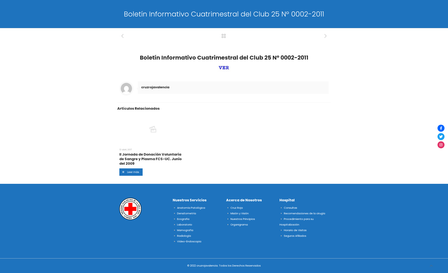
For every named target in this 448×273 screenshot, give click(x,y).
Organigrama (239, 224)
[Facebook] (441, 128)
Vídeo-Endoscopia (189, 241)
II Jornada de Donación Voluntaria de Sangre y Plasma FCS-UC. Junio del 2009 (150, 159)
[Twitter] (441, 136)
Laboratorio (184, 224)
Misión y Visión (239, 213)
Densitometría (186, 213)
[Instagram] (441, 144)
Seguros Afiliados (295, 236)
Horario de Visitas (295, 230)
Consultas (290, 208)
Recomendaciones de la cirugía (304, 213)
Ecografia (183, 219)
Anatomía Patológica (191, 208)
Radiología (184, 236)
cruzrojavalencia (155, 87)
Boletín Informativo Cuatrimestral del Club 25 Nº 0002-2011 (224, 58)
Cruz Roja (236, 208)
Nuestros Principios (242, 219)
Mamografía (185, 230)
